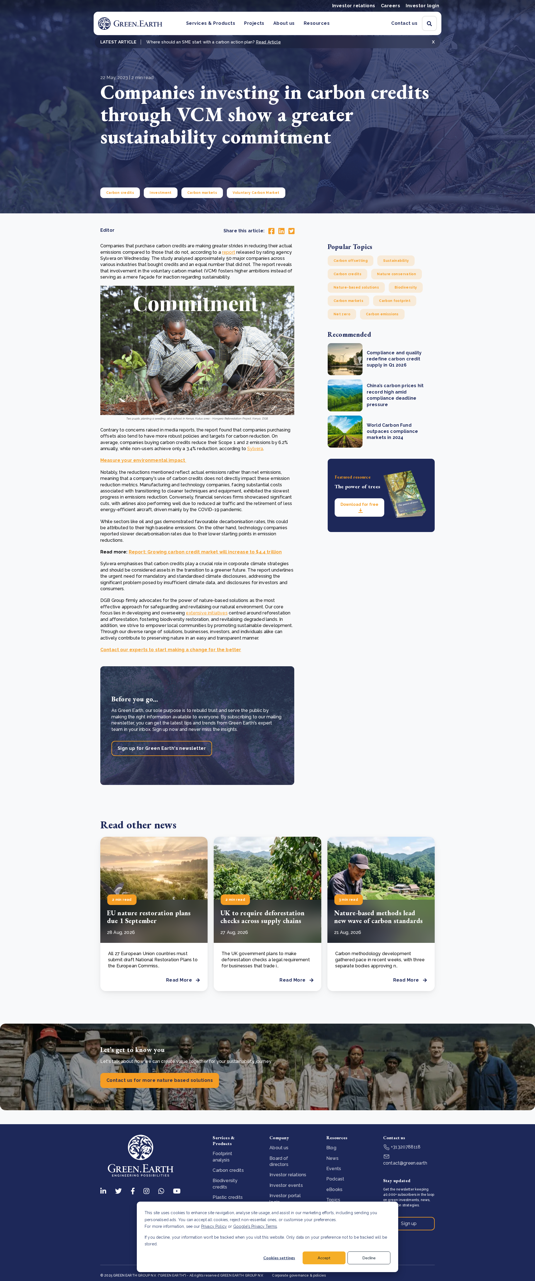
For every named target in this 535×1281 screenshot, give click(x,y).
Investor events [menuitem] (286, 1185)
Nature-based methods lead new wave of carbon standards (378, 917)
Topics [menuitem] (333, 1199)
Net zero (342, 314)
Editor (107, 230)
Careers (390, 5)
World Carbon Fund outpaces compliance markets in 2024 (392, 431)
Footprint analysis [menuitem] (222, 1156)
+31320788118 (405, 1147)
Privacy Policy (214, 1226)
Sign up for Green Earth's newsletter (162, 748)
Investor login (422, 5)
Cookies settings (279, 1257)
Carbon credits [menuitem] (228, 1170)
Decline (369, 1257)
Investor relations (353, 5)
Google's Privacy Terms (255, 1226)
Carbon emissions (382, 314)
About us (284, 23)
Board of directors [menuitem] (278, 1161)
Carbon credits (120, 193)
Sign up (409, 1223)
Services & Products (210, 23)
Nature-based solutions (356, 287)
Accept (324, 1257)
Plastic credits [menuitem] (227, 1197)
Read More (179, 980)
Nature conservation (396, 274)
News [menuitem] (332, 1158)
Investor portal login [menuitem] (284, 1198)
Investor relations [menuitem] (287, 1174)
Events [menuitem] (333, 1168)
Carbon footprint (394, 301)
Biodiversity (406, 287)
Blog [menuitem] (331, 1147)
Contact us (404, 23)
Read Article (268, 42)
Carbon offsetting (351, 261)
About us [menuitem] (278, 1147)
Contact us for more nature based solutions (159, 1080)
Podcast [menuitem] (335, 1179)
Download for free (359, 504)
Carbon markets (202, 193)
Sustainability (396, 261)
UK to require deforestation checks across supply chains (262, 917)
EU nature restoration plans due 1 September (149, 917)
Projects (254, 23)
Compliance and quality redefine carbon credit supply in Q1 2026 (394, 359)
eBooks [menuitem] (334, 1189)
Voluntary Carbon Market (256, 193)
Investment (161, 193)
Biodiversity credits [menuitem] (225, 1183)
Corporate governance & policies (299, 1275)
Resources (317, 23)
